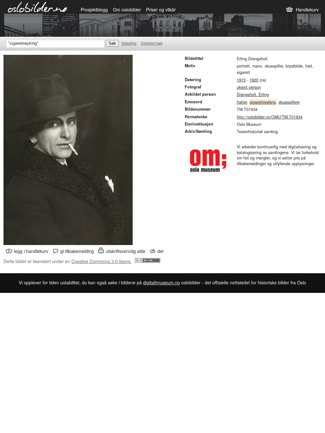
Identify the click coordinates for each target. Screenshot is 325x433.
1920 (253, 80)
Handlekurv (307, 9)
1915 (241, 80)
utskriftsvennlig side (125, 251)
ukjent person (249, 87)
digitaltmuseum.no (161, 282)
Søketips (129, 43)
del (160, 251)
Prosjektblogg (94, 9)
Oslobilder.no (37, 6)
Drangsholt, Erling (253, 94)
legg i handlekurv (31, 251)
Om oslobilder (127, 9)
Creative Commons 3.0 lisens (101, 261)
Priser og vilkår (161, 9)
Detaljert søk (151, 43)
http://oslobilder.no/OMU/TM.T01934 (269, 117)
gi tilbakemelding (77, 251)
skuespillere (289, 102)
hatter (242, 102)
